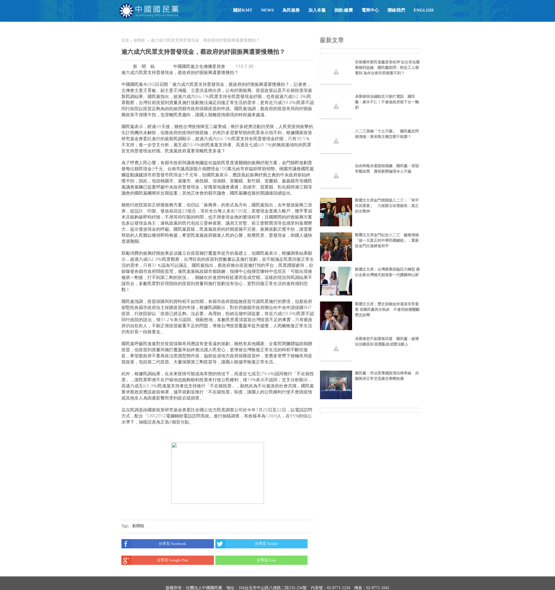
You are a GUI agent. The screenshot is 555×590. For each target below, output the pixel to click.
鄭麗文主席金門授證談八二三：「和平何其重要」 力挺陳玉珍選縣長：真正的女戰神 (387, 205)
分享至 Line (266, 560)
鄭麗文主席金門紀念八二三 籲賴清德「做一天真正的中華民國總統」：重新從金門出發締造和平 (387, 240)
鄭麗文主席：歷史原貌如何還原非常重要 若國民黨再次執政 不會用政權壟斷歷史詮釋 (387, 309)
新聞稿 (139, 40)
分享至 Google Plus (172, 560)
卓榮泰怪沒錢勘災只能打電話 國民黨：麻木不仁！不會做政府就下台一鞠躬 (387, 102)
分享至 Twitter (266, 543)
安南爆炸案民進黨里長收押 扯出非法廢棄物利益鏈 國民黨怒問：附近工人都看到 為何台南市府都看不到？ (387, 67)
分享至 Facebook (172, 543)
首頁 (125, 40)
